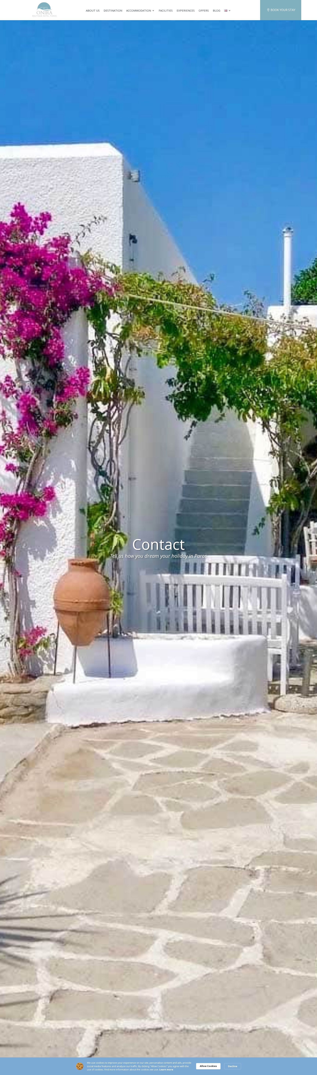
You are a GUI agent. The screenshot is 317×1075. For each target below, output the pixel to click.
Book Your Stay (283, 10)
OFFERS (204, 10)
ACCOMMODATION (138, 10)
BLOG (216, 10)
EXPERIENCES (186, 10)
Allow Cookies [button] (208, 1066)
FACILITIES (166, 10)
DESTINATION (113, 10)
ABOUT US (93, 10)
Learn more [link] (166, 1069)
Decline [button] (232, 1066)
